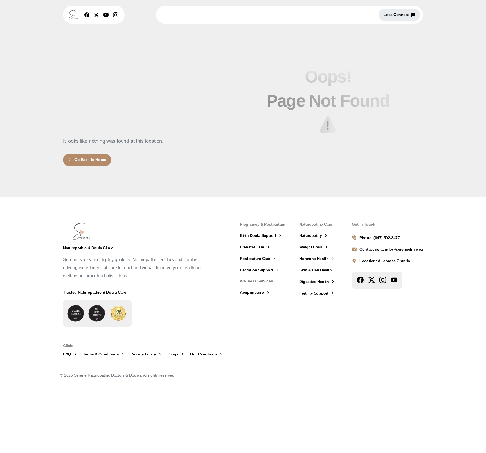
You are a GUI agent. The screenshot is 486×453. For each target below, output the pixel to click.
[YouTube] (106, 14)
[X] (96, 14)
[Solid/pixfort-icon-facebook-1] (360, 279)
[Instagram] (115, 14)
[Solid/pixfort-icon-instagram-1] (382, 279)
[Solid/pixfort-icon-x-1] (371, 279)
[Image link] (75, 313)
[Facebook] (87, 14)
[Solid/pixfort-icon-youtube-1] (394, 279)
